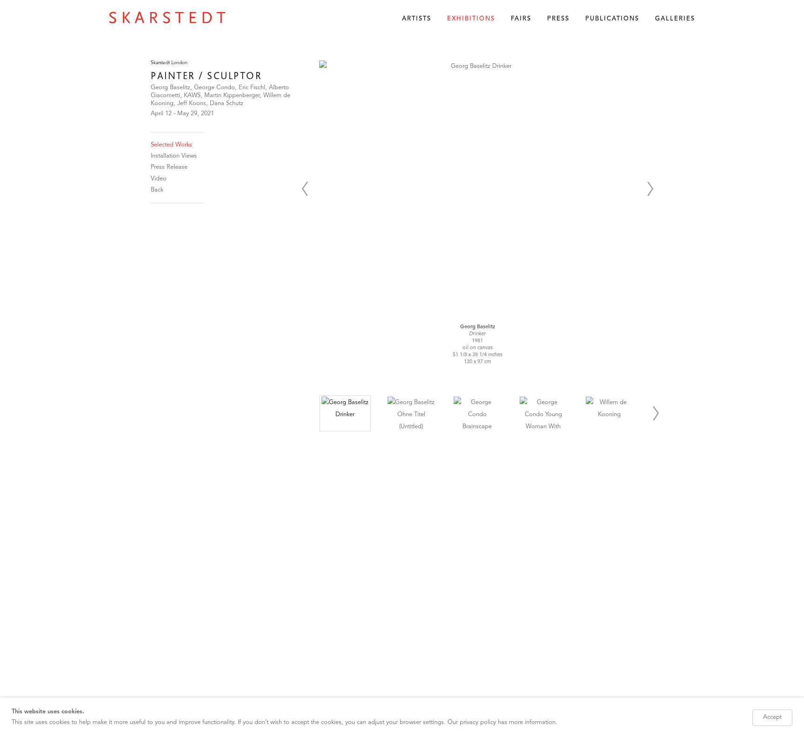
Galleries (675, 19)
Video (159, 179)
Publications (612, 19)
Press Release (169, 167)
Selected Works (171, 145)
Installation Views (174, 156)
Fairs (521, 19)
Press (558, 19)
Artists (416, 19)
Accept (772, 717)
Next (650, 188)
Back (157, 190)
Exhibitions (471, 19)
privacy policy (478, 722)
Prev (305, 188)
